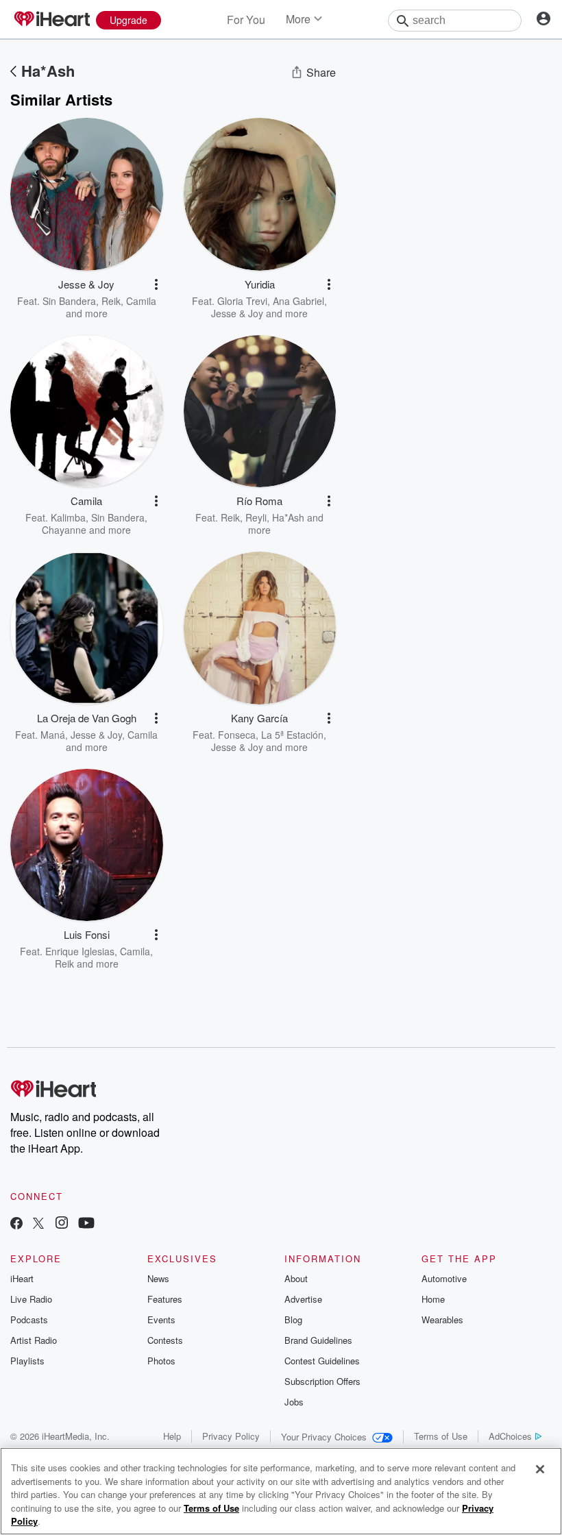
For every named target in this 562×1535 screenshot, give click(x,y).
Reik (111, 301)
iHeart (22, 1278)
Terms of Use (440, 1435)
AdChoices (510, 1435)
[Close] (540, 1469)
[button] (156, 284)
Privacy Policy (231, 1435)
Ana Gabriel (298, 301)
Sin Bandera (69, 301)
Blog (293, 1319)
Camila (141, 301)
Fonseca (237, 734)
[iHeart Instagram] (62, 1224)
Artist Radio (33, 1340)
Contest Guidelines (322, 1360)
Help (172, 1435)
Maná (52, 734)
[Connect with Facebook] (16, 1224)
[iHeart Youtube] (86, 1224)
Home (433, 1298)
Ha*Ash (48, 71)
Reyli (256, 517)
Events (161, 1319)
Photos (161, 1360)
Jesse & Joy (237, 313)
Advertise (303, 1298)
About (296, 1278)
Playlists (27, 1360)
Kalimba (68, 517)
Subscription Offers (322, 1381)
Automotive (444, 1278)
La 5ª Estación (292, 734)
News (158, 1278)
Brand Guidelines (318, 1340)
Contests (165, 1340)
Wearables (442, 1319)
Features (164, 1298)
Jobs (294, 1401)
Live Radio (31, 1298)
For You (246, 19)
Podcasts (29, 1319)
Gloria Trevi (242, 301)
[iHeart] (51, 20)
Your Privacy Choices (324, 1436)
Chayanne (64, 530)
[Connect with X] (38, 1224)
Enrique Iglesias (79, 951)
